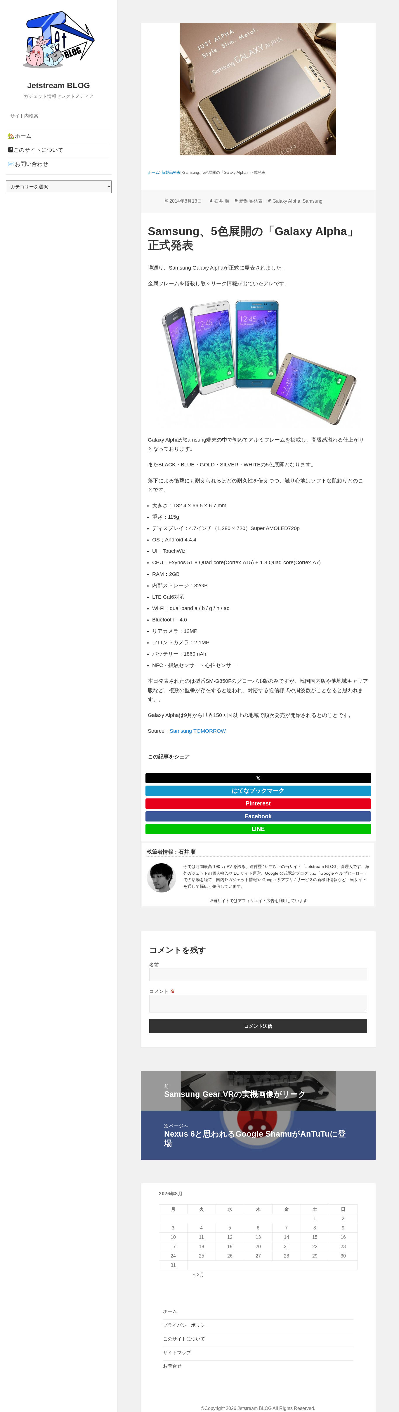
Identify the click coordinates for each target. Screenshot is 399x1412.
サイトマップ (177, 1352)
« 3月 (198, 1274)
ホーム (170, 1311)
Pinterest (258, 803)
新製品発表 (251, 201)
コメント (162, 991)
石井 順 (221, 201)
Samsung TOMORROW (198, 731)
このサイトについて (184, 1338)
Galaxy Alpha (286, 201)
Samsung (312, 201)
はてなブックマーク (258, 790)
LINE (258, 829)
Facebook (258, 816)
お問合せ (172, 1366)
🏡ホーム (20, 136)
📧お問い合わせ (28, 164)
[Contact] (161, 877)
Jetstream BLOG (58, 85)
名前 (154, 964)
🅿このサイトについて (35, 150)
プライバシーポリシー (186, 1325)
